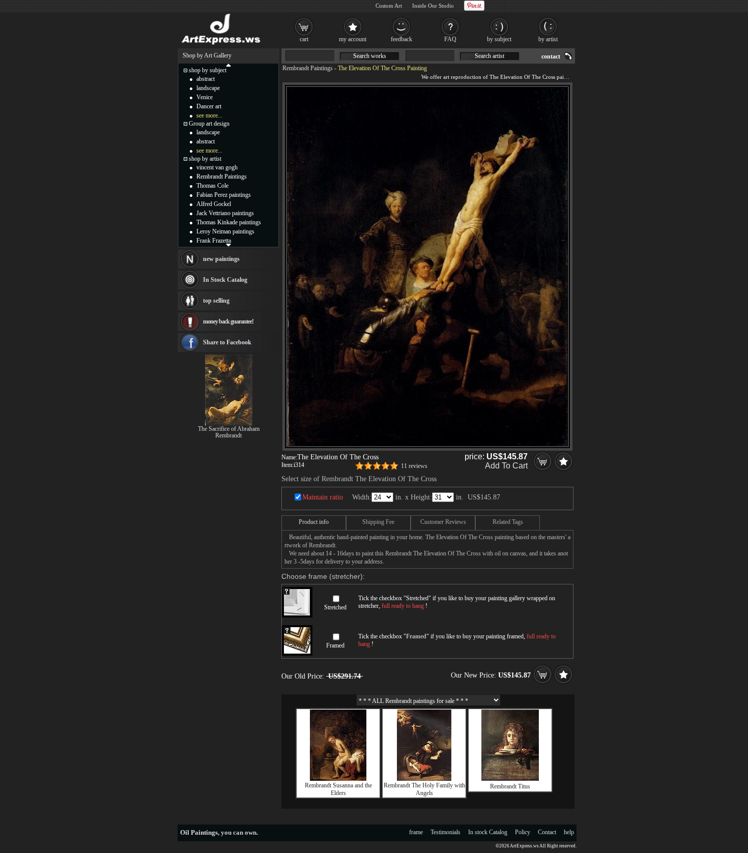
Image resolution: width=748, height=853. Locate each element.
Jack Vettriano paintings (225, 213)
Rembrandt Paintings (307, 68)
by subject (499, 39)
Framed (335, 645)
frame (416, 832)
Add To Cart (506, 465)
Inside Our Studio (433, 6)
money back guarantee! (228, 321)
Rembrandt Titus (510, 786)
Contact (547, 832)
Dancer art (208, 106)
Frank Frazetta (213, 240)
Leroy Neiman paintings (225, 231)
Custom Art (389, 6)
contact (550, 56)
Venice (204, 97)
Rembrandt (228, 435)
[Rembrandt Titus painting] (510, 778)
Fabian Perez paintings (223, 194)
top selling (216, 300)
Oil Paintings (199, 832)
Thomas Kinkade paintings (228, 222)
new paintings (221, 258)
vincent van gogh (217, 167)
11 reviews (414, 465)
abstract (205, 78)
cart (304, 39)
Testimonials (445, 832)
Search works (369, 56)
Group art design (209, 123)
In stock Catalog (487, 832)
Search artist (489, 56)
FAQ (450, 39)
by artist (548, 39)
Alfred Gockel (213, 204)
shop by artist (205, 158)
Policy (522, 832)
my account (352, 39)
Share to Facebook (227, 342)
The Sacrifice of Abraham (229, 428)
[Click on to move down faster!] (228, 244)
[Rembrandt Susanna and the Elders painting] (338, 778)
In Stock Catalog (225, 279)
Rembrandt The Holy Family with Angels (424, 789)
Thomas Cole (212, 185)
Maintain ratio (322, 497)
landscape (208, 88)
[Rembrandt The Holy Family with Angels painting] (424, 778)
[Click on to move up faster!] (228, 64)
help (569, 832)
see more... (209, 115)
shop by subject (207, 70)
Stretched (335, 607)
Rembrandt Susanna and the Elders (338, 789)
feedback (401, 39)
